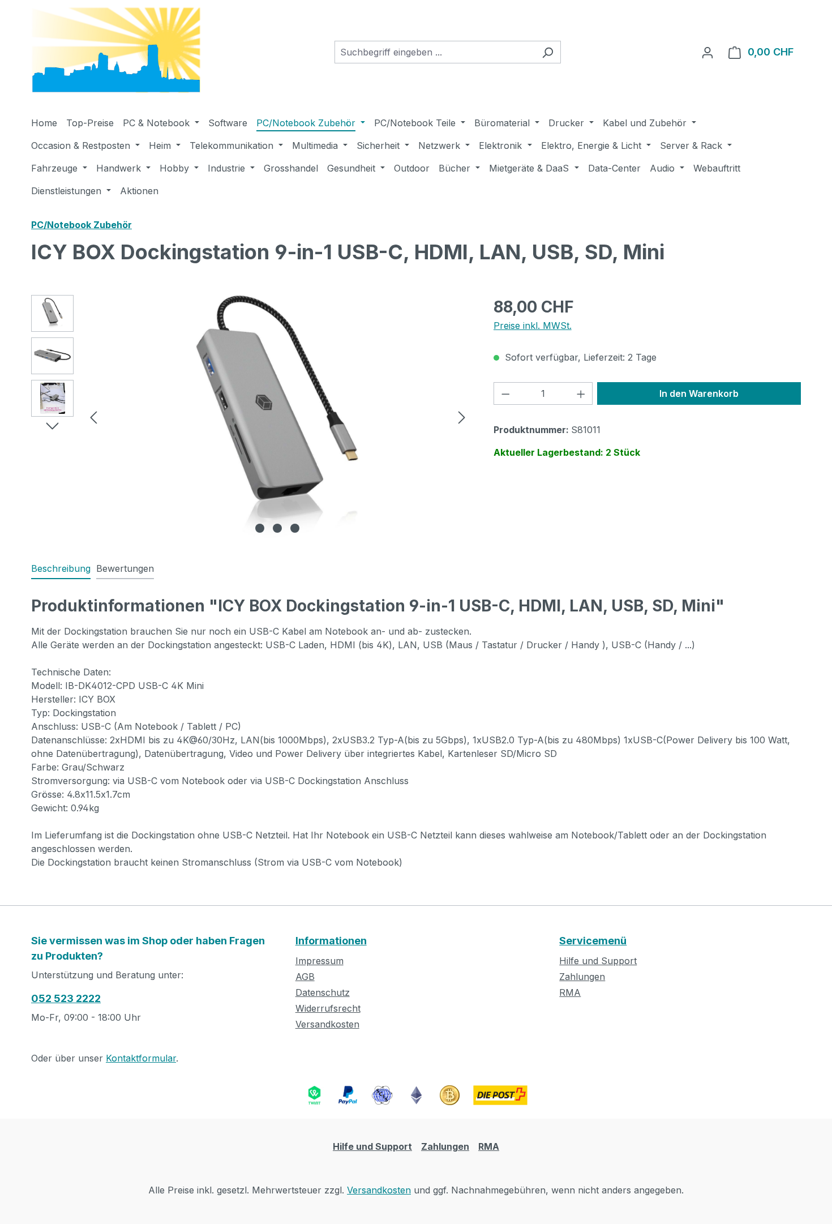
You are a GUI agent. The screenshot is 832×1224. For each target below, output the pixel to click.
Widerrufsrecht (328, 1008)
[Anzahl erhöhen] (581, 393)
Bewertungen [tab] (125, 568)
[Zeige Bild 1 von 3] (259, 528)
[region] (251, 416)
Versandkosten (327, 1024)
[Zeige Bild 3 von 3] (294, 528)
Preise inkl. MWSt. (533, 325)
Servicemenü (593, 941)
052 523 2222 (66, 998)
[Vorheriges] (93, 416)
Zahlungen (582, 976)
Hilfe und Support (598, 960)
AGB (305, 976)
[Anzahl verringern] (505, 393)
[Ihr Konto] (707, 52)
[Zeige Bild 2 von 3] (277, 528)
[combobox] (434, 52)
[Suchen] (547, 52)
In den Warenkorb (699, 393)
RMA (570, 992)
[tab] (61, 569)
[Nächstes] (461, 416)
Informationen (331, 941)
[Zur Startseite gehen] (116, 50)
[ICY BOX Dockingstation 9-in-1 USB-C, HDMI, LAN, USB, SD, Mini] (277, 416)
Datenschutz (322, 992)
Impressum (319, 960)
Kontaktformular (141, 1058)
